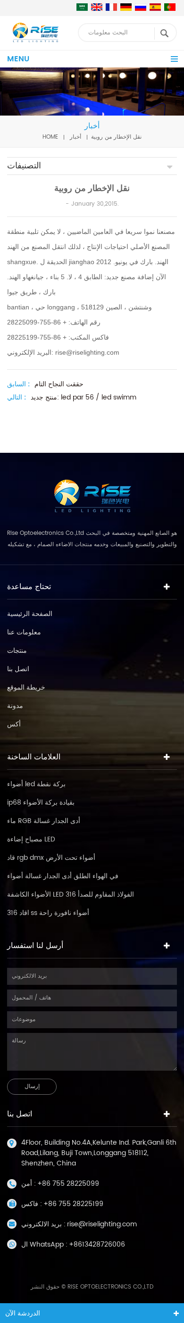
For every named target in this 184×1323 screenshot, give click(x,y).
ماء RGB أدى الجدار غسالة (43, 820)
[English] (96, 7)
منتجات (17, 650)
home (50, 137)
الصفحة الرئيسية (29, 613)
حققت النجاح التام (59, 384)
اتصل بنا (18, 669)
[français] (111, 7)
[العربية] (82, 7)
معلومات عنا (24, 632)
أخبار (75, 137)
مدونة (15, 705)
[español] (155, 7)
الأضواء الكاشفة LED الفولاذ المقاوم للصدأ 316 (70, 894)
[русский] (140, 7)
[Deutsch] (126, 7)
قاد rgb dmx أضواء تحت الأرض (51, 857)
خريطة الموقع (26, 687)
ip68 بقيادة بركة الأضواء (41, 802)
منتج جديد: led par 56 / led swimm (83, 397)
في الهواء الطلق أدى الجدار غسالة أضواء (62, 876)
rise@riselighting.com (102, 1224)
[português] (170, 7)
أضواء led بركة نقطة (36, 784)
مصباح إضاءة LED (31, 839)
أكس (14, 724)
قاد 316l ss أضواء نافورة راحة (48, 912)
